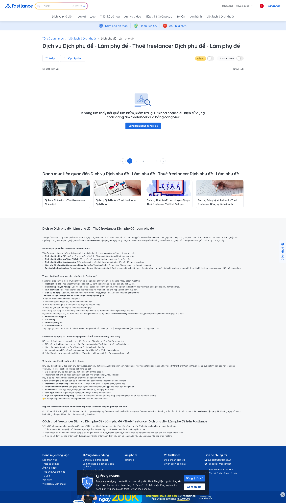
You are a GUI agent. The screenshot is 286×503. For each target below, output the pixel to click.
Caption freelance (53, 325)
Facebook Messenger (219, 463)
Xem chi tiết (194, 487)
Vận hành (196, 17)
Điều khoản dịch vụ (174, 460)
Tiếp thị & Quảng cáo (159, 17)
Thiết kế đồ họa (110, 17)
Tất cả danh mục (53, 38)
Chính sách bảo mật (175, 463)
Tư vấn (181, 17)
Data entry (50, 319)
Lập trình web (86, 17)
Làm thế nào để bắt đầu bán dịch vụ (98, 465)
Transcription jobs (54, 322)
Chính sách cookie (141, 488)
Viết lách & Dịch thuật (220, 17)
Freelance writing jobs (55, 316)
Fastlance (128, 460)
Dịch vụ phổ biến (62, 17)
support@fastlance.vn (219, 460)
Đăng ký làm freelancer (95, 460)
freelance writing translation (124, 313)
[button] (244, 6)
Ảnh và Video (132, 17)
